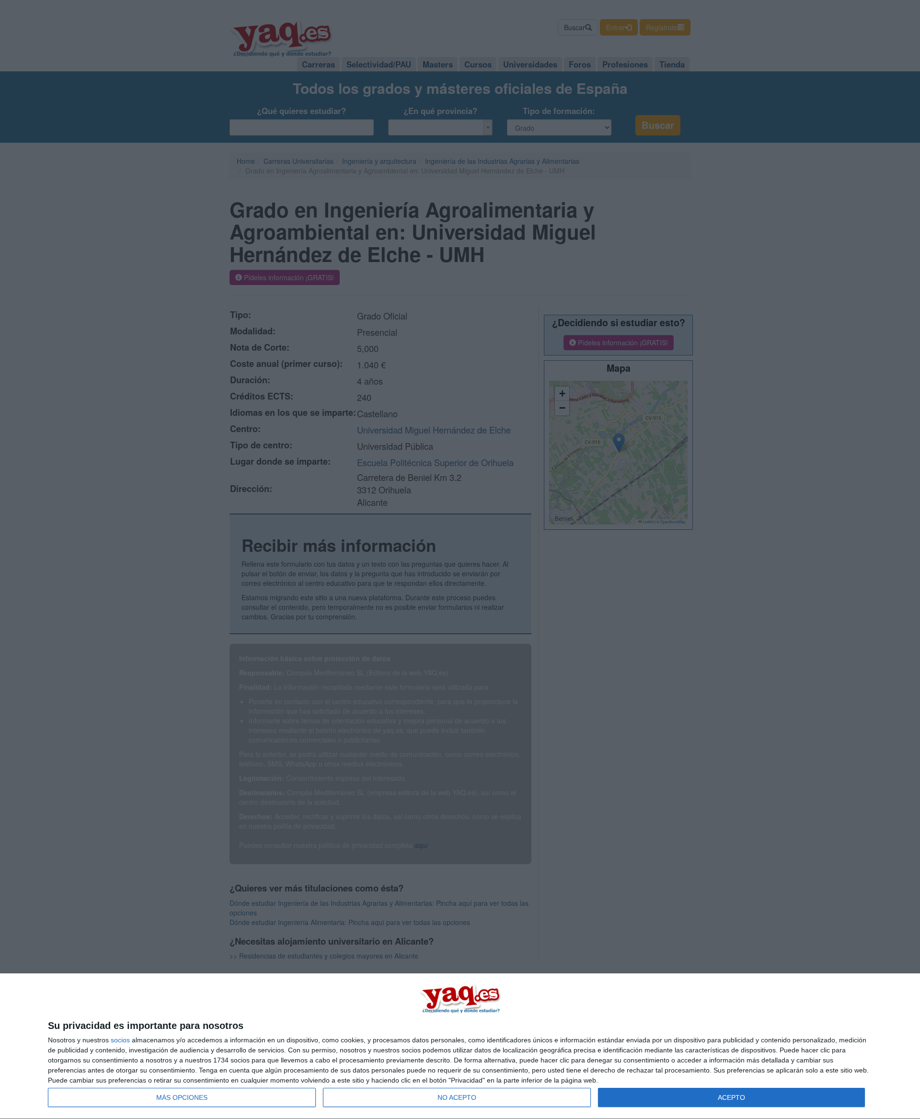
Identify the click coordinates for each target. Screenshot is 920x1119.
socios (120, 1040)
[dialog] (460, 1046)
